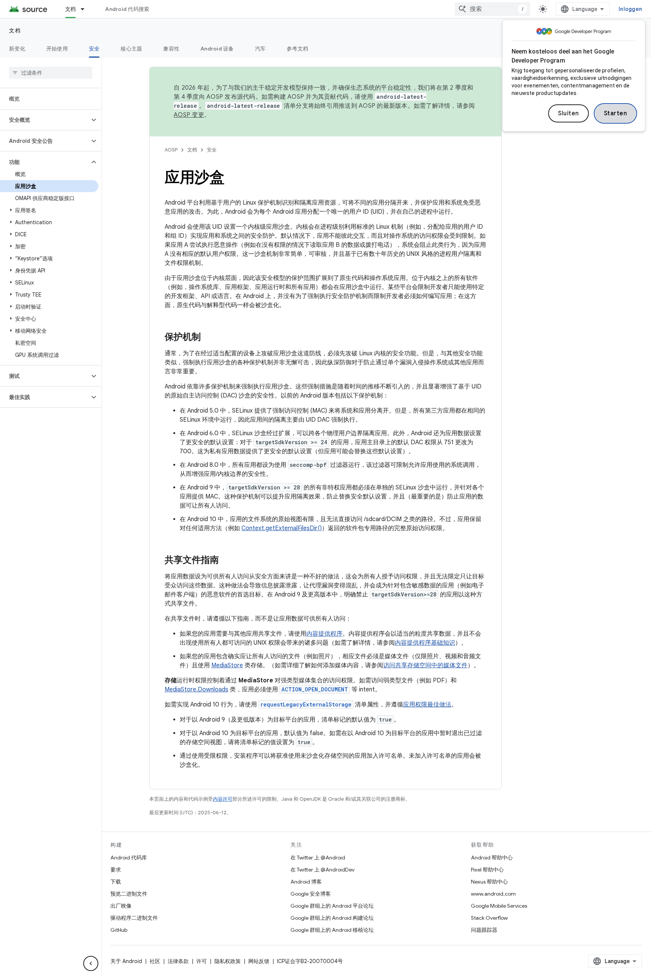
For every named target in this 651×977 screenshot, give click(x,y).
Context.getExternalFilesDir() (281, 528)
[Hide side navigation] (90, 963)
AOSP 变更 (189, 115)
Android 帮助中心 (492, 857)
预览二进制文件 (128, 893)
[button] (44, 120)
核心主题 (131, 48)
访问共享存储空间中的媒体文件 (425, 665)
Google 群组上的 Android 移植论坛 (332, 930)
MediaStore (227, 665)
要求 (115, 869)
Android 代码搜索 (127, 9)
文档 (70, 9)
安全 (94, 48)
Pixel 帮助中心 (487, 869)
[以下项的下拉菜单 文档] (86, 9)
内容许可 (222, 799)
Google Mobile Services (499, 905)
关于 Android (126, 961)
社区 (155, 961)
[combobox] (492, 9)
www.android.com (493, 893)
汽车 (260, 48)
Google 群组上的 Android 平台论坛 (332, 905)
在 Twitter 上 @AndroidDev (322, 869)
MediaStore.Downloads (196, 689)
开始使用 (57, 48)
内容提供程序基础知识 (425, 643)
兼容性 (171, 48)
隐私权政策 (227, 961)
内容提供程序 (324, 634)
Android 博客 (306, 881)
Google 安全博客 (310, 893)
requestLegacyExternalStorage (305, 704)
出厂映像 (120, 905)
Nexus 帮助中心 (489, 881)
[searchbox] (50, 73)
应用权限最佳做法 (427, 704)
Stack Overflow (489, 917)
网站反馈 (258, 961)
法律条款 (178, 961)
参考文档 (297, 48)
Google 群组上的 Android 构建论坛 (332, 917)
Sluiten (568, 113)
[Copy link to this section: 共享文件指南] (226, 560)
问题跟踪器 (484, 930)
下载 (115, 881)
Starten (615, 113)
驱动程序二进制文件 (134, 917)
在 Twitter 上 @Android (317, 857)
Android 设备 (217, 48)
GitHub (118, 930)
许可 (201, 961)
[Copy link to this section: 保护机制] (208, 337)
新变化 (17, 48)
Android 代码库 (128, 857)
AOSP (171, 150)
